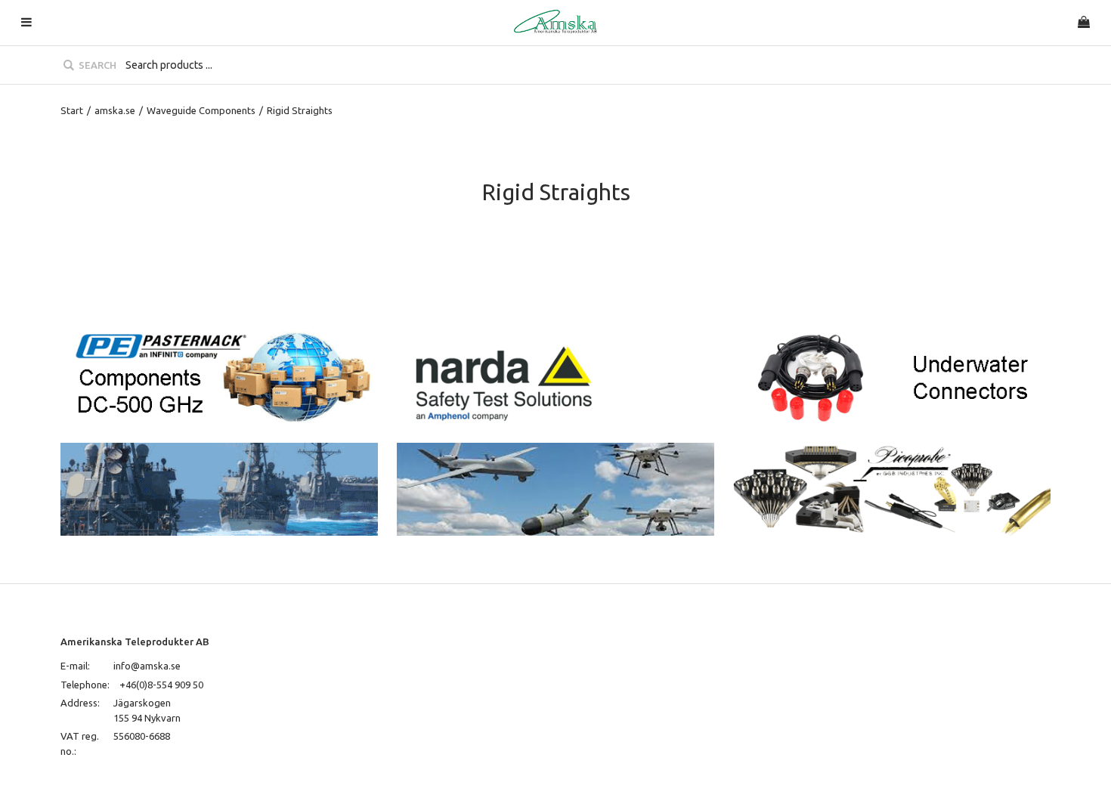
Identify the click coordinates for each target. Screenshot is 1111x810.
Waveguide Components (201, 110)
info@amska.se (147, 665)
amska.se (114, 110)
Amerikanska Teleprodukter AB (134, 641)
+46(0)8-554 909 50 (161, 684)
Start (71, 110)
